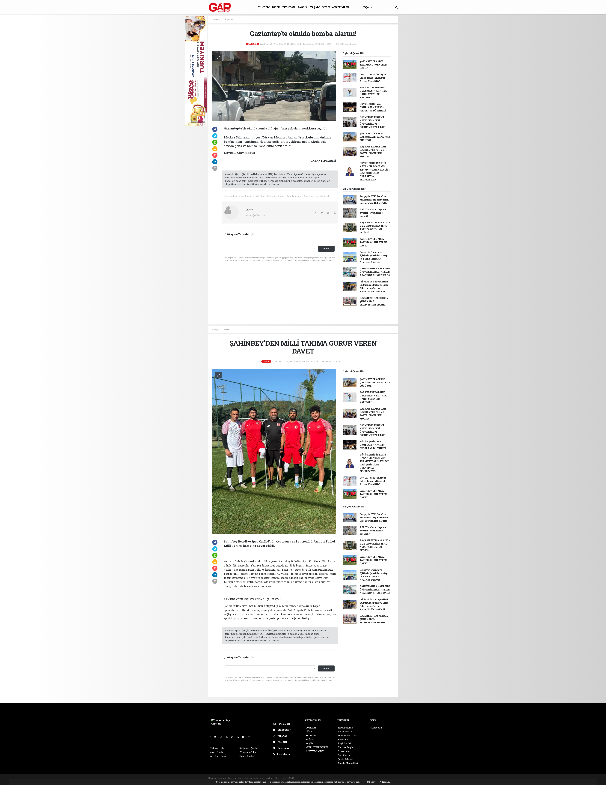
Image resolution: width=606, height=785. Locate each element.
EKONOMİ (288, 7)
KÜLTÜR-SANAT (315, 751)
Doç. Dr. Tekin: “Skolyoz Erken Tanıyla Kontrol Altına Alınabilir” (373, 78)
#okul (281, 196)
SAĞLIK (302, 7)
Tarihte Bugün (346, 747)
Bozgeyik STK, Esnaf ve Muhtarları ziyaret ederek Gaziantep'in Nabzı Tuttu (374, 199)
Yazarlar (282, 735)
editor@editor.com (256, 215)
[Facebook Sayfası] (211, 736)
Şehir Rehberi (345, 759)
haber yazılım (348, 777)
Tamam (385, 781)
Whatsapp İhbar (248, 752)
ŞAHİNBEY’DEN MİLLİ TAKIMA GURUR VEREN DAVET (373, 64)
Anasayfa (216, 19)
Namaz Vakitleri (347, 735)
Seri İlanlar (344, 755)
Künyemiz (283, 747)
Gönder (326, 248)
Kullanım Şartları (249, 748)
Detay (372, 781)
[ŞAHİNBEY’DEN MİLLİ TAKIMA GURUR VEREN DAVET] (274, 450)
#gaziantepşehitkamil (316, 196)
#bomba (271, 196)
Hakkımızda (217, 748)
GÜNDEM (264, 7)
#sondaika (245, 196)
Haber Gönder (246, 756)
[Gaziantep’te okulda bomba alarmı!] (274, 85)
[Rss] (239, 736)
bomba (229, 142)
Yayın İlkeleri (217, 752)
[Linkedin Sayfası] (233, 736)
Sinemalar (344, 751)
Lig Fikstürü (344, 743)
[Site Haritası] (244, 736)
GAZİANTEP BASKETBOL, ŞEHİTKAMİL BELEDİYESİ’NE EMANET (374, 301)
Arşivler (282, 741)
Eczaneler (343, 739)
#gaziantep (230, 196)
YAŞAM (315, 7)
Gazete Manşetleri (348, 763)
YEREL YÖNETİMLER (335, 7)
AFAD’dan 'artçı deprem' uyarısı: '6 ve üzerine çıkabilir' (373, 213)
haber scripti (333, 777)
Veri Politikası (218, 756)
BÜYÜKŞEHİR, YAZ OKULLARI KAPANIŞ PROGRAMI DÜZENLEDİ (373, 107)
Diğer (366, 7)
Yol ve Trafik (345, 731)
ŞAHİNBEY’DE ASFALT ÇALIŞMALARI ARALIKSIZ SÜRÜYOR (375, 137)
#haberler (258, 196)
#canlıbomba (294, 196)
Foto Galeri (283, 723)
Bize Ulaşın (283, 753)
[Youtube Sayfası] (228, 736)
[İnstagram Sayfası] (222, 736)
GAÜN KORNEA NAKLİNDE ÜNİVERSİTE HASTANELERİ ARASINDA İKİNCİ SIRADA (375, 272)
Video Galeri (284, 729)
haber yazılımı (302, 777)
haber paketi (319, 777)
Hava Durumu (345, 727)
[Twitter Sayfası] (216, 736)
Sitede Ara (376, 727)
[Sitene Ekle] (250, 736)
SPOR (226, 329)
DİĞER (276, 7)
